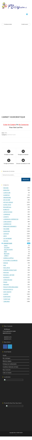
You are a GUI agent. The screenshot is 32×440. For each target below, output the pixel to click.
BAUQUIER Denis (7, 207)
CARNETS (6, 255)
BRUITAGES (6, 253)
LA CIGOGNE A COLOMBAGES (10, 260)
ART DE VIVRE (6, 199)
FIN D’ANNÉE (6, 228)
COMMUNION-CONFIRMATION (10, 219)
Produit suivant (25, 24)
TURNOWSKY (6, 301)
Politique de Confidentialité (9, 364)
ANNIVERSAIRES (7, 197)
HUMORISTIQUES (11, 134)
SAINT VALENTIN (7, 291)
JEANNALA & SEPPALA (8, 258)
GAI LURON (6, 247)
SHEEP (5, 251)
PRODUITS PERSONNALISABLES (10, 287)
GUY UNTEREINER (7, 238)
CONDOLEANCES (7, 221)
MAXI (4, 265)
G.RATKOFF (6, 233)
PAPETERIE (5, 187)
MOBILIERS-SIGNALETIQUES (10, 270)
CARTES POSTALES (7, 212)
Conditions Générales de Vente (10, 367)
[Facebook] (5, 346)
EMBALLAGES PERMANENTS (9, 226)
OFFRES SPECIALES (7, 279)
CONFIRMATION (7, 224)
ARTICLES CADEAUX (8, 202)
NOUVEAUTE (6, 277)
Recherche (26, 179)
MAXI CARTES (6, 267)
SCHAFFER (5, 294)
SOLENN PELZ (6, 195)
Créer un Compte (7, 372)
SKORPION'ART (7, 296)
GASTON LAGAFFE (8, 249)
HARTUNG (5, 240)
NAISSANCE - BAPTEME (8, 275)
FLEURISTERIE (6, 231)
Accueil (4, 355)
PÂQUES (5, 282)
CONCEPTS (6, 216)
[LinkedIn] (10, 346)
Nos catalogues (6, 358)
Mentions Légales (7, 361)
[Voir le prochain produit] (29, 24)
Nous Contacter (7, 369)
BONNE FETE (6, 209)
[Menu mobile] (29, 14)
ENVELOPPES (6, 190)
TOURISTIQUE (6, 299)
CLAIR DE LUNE (6, 192)
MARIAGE (5, 262)
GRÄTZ (5, 236)
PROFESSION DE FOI (8, 289)
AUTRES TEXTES (7, 204)
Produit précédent (8, 24)
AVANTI (6, 245)
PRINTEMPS (6, 284)
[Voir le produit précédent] (3, 24)
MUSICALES (6, 272)
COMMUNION (6, 214)
